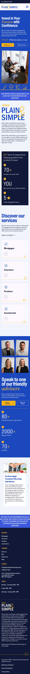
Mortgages (5, 536)
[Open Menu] (27, 7)
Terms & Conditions (7, 668)
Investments (5, 544)
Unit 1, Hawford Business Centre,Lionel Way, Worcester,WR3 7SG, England (11, 575)
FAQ (3, 554)
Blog (3, 559)
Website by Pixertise (7, 665)
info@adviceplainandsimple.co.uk (11, 567)
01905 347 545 (6, 570)
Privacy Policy (5, 671)
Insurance (4, 538)
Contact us (5, 557)
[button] (28, 486)
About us (4, 552)
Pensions (4, 541)
